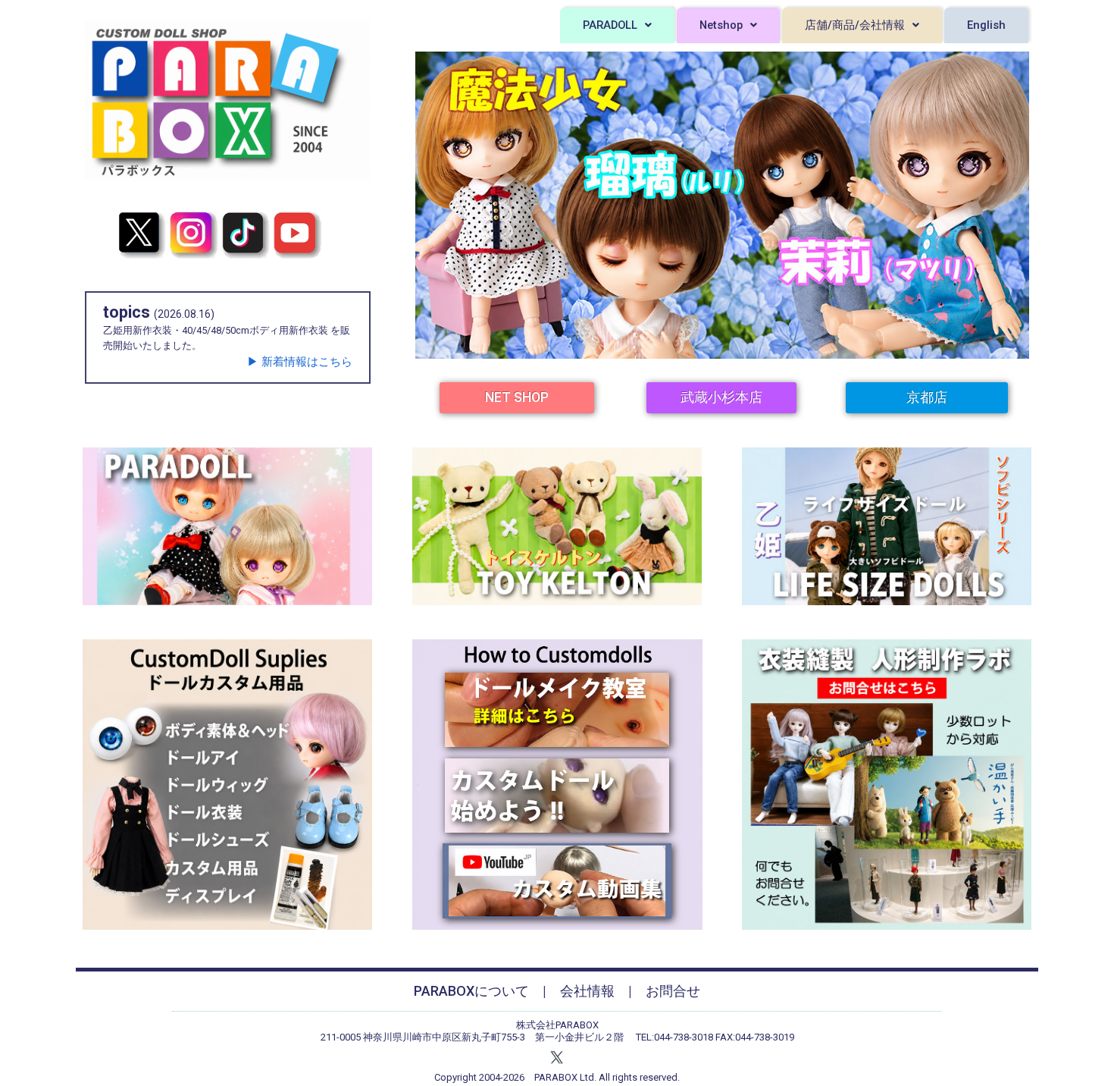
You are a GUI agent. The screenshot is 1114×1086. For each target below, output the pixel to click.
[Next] (998, 204)
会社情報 (587, 991)
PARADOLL (610, 25)
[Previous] (446, 204)
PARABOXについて (471, 991)
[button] (617, 25)
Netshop (721, 25)
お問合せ (673, 991)
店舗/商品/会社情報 (855, 25)
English (986, 25)
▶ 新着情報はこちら (299, 362)
